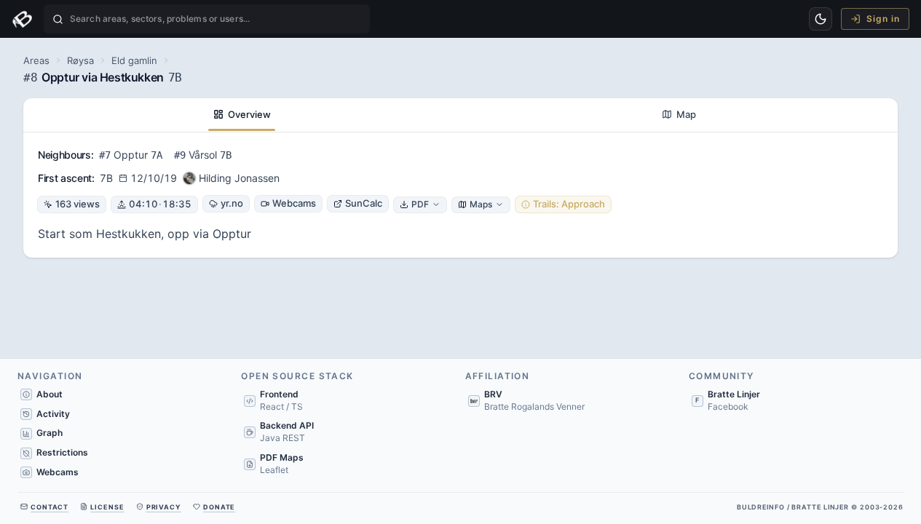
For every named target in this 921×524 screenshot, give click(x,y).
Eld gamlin (134, 60)
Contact (49, 507)
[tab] (242, 115)
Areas (36, 60)
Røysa (80, 60)
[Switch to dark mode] (820, 19)
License (107, 507)
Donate (219, 507)
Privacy (163, 507)
